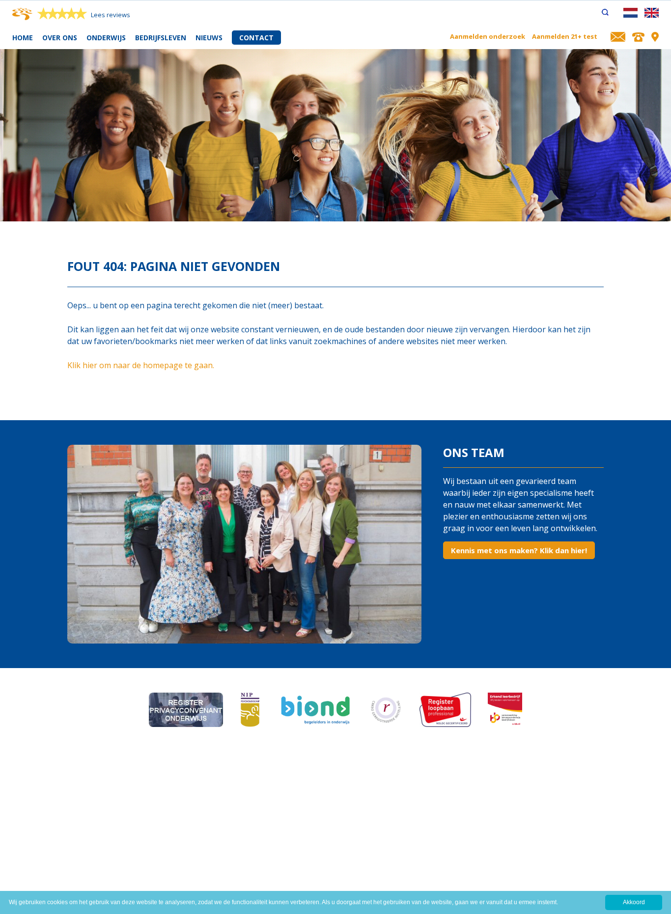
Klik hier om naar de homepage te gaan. (140, 365)
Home (22, 37)
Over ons (59, 37)
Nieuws (209, 37)
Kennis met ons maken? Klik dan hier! (519, 550)
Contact (256, 37)
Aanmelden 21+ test (564, 36)
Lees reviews (110, 14)
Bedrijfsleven (160, 37)
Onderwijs (106, 37)
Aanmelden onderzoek (487, 36)
